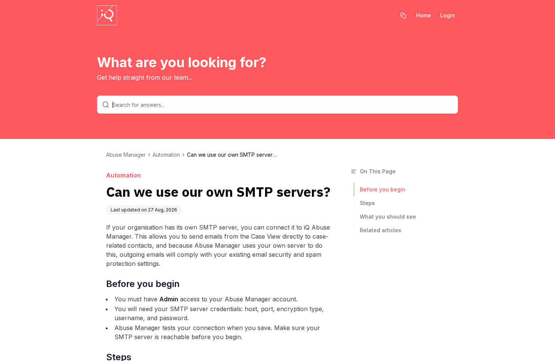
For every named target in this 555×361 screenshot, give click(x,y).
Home (423, 15)
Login (447, 15)
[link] (232, 155)
